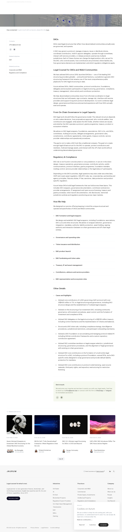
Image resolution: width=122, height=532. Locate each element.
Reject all (82, 524)
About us (94, 1)
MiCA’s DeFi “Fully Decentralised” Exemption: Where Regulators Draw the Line (46, 444)
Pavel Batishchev (99, 450)
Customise (92, 524)
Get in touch (100, 471)
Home (8, 13)
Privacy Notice (35, 527)
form (47, 30)
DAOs (21, 13)
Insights (112, 1)
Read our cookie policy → (84, 519)
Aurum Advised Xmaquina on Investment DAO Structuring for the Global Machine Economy (18, 444)
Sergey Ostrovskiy (72, 450)
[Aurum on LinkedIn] (110, 471)
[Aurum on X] (113, 471)
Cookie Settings (55, 527)
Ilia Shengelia (19, 450)
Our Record (103, 1)
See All (61, 459)
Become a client (13, 498)
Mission (34, 1)
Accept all (103, 524)
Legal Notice (44, 527)
